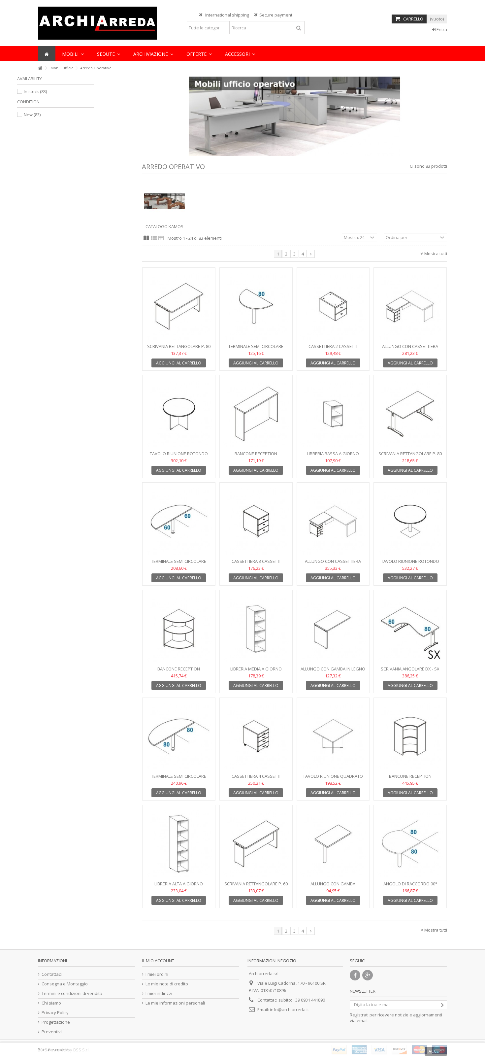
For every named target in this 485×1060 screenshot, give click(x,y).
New (32, 115)
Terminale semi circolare (255, 346)
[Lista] (154, 238)
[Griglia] (146, 238)
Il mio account (158, 961)
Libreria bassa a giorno (333, 454)
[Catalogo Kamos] (164, 201)
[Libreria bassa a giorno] (333, 414)
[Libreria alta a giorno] (179, 843)
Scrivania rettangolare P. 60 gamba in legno (256, 886)
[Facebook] (355, 975)
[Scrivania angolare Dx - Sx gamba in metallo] (410, 629)
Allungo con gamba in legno (333, 669)
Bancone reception (256, 454)
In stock (35, 91)
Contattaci (52, 974)
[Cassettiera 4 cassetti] (256, 736)
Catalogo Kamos (164, 226)
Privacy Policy (55, 1012)
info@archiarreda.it (289, 1009)
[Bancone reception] (256, 414)
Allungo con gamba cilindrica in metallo (333, 886)
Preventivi (52, 1032)
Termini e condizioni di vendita (72, 993)
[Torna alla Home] (40, 68)
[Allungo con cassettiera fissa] (410, 306)
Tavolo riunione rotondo (179, 454)
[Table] (161, 238)
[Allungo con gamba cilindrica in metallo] (333, 843)
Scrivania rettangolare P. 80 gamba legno (178, 349)
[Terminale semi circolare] (256, 306)
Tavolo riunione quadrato (333, 776)
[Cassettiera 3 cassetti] (256, 521)
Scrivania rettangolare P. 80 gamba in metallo (410, 456)
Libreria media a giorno (256, 669)
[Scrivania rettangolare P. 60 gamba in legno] (256, 843)
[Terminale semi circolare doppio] (179, 521)
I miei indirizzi (159, 993)
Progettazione (56, 1022)
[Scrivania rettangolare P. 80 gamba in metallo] (410, 414)
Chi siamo (51, 1003)
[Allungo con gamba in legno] (333, 629)
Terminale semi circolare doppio (178, 564)
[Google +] (367, 975)
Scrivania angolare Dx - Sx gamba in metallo (410, 671)
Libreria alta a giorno (178, 884)
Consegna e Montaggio (65, 984)
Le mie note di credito (167, 984)
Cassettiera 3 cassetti (256, 561)
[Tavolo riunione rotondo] (179, 414)
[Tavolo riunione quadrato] (333, 736)
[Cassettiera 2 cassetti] (333, 306)
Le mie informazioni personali (175, 1003)
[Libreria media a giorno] (256, 629)
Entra (441, 29)
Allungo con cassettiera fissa (410, 349)
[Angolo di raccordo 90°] (410, 843)
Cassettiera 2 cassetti (332, 346)
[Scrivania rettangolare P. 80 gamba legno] (179, 306)
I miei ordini (157, 974)
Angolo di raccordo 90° (410, 884)
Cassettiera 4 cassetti (256, 776)
